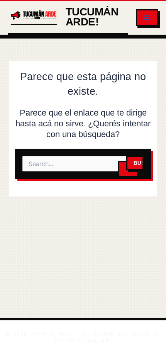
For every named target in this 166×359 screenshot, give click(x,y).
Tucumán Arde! (92, 17)
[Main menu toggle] (147, 17)
